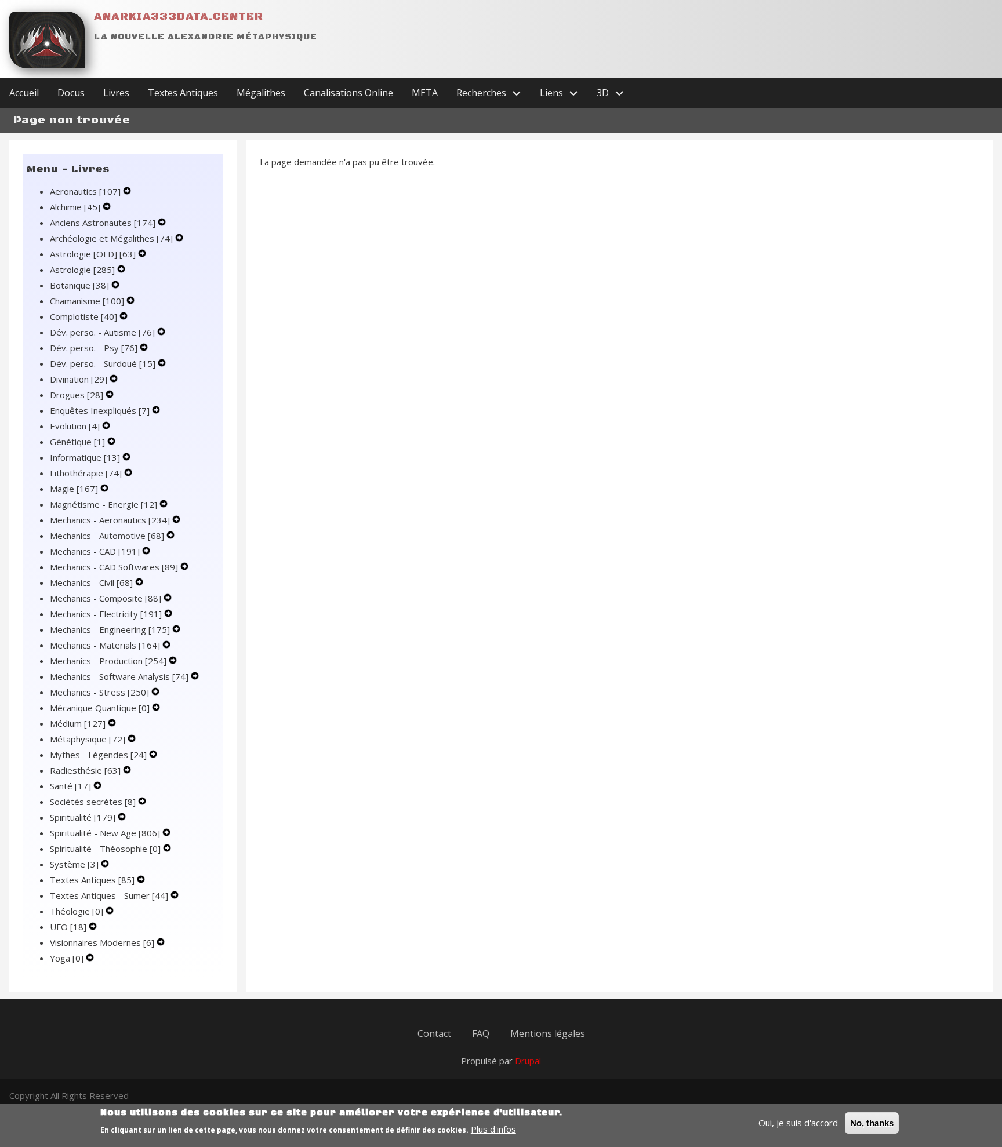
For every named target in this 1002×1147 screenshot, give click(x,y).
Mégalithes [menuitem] (261, 92)
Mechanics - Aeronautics (110, 520)
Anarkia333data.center (178, 16)
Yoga (67, 958)
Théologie (76, 911)
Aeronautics (85, 191)
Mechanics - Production (108, 661)
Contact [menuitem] (434, 1033)
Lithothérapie (86, 473)
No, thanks (872, 1123)
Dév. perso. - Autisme (102, 332)
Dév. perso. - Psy (93, 348)
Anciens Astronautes (102, 222)
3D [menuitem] (603, 92)
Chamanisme (87, 301)
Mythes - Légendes (98, 754)
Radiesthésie (85, 770)
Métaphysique (87, 739)
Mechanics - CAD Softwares (114, 567)
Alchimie (75, 207)
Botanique (79, 285)
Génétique (77, 441)
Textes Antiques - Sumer (109, 895)
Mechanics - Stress (99, 692)
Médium (78, 723)
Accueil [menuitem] (24, 92)
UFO (68, 927)
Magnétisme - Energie (103, 504)
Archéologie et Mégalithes (111, 238)
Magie (74, 488)
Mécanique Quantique (100, 707)
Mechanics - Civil (91, 582)
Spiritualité (82, 817)
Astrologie (82, 269)
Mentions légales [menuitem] (547, 1033)
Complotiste (83, 316)
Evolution (75, 426)
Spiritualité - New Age (105, 833)
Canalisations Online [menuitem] (348, 92)
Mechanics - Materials (105, 645)
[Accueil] (47, 40)
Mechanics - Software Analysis (119, 676)
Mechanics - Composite (105, 598)
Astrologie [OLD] (93, 254)
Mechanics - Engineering (110, 629)
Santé (70, 786)
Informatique (85, 457)
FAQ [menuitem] (480, 1033)
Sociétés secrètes (93, 801)
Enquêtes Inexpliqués (100, 410)
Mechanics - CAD (95, 551)
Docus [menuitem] (71, 92)
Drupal (528, 1060)
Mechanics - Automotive (107, 535)
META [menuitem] (425, 92)
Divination (78, 379)
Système (74, 864)
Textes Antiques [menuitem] (183, 92)
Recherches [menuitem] (481, 92)
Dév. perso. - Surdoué (102, 363)
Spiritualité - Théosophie (105, 848)
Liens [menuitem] (551, 92)
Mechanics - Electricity (106, 614)
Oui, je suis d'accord (798, 1122)
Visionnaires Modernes (102, 942)
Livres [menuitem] (116, 92)
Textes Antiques (92, 880)
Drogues (76, 394)
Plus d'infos (493, 1129)
